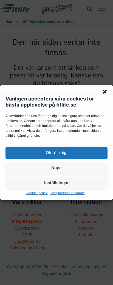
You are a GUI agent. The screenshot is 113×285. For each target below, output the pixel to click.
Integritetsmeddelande (67, 193)
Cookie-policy (37, 193)
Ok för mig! (56, 152)
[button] (105, 91)
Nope (56, 167)
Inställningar (56, 182)
